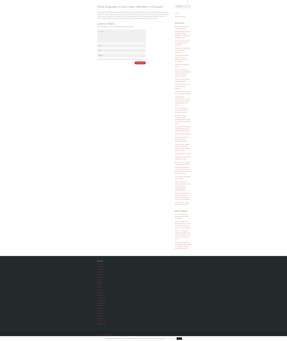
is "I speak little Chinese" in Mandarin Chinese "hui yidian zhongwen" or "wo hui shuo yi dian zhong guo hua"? (182, 235)
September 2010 (101, 305)
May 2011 (99, 285)
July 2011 (99, 279)
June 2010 (99, 313)
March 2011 (100, 290)
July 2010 (99, 310)
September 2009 (101, 323)
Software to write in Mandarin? (183, 134)
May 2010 (99, 316)
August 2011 (100, 277)
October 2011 (100, 272)
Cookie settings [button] (171, 338)
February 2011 (100, 292)
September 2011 (101, 274)
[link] (187, 2)
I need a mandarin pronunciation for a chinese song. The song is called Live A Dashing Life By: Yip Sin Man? (182, 101)
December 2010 (101, 297)
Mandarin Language (180, 16)
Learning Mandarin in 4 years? (183, 153)
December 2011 (101, 269)
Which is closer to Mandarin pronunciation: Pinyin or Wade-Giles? (182, 43)
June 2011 (99, 282)
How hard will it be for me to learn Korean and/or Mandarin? (182, 86)
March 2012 (100, 264)
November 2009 (101, 318)
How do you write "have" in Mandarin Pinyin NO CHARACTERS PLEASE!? (182, 139)
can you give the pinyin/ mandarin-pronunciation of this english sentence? (182, 110)
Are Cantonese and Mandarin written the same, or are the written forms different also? (182, 128)
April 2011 (99, 287)
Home (176, 13)
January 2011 (100, 295)
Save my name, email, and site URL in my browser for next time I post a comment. (120, 59)
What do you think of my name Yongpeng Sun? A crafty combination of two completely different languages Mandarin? (183, 186)
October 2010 (100, 303)
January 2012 (100, 267)
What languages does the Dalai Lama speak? (182, 216)
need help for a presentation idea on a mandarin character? (182, 50)
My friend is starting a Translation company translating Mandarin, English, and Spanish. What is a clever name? (182, 119)
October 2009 (101, 321)
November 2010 (101, 300)
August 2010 (100, 308)
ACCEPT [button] (179, 338)
